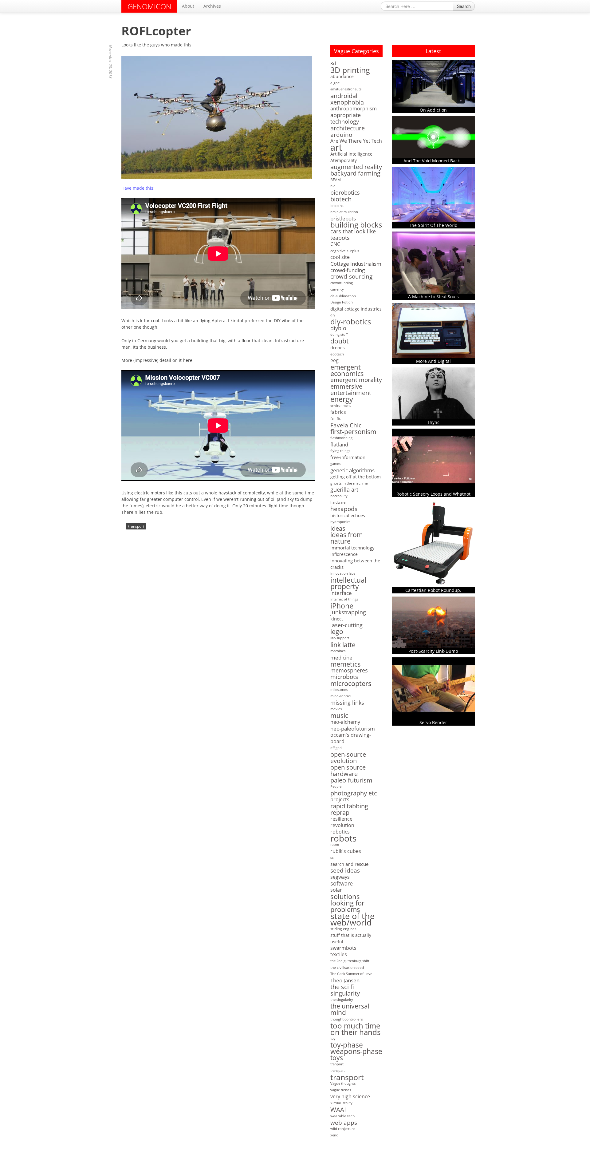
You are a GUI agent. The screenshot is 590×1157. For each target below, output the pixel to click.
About (188, 6)
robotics (340, 832)
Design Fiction (341, 302)
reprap (339, 812)
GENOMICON (149, 6)
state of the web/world (352, 919)
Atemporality (343, 160)
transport (136, 526)
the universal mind (349, 1009)
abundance (342, 76)
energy (341, 399)
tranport (337, 1064)
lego (336, 631)
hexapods (343, 509)
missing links (347, 702)
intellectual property (348, 583)
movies (336, 709)
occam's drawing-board (350, 738)
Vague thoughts (343, 1083)
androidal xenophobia (347, 99)
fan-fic (335, 418)
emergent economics (347, 370)
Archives (212, 6)
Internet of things (344, 599)
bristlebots (343, 218)
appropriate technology (345, 118)
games (335, 464)
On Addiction (433, 110)
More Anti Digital (433, 361)
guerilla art (344, 489)
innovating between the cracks (355, 563)
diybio (338, 328)
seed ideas (345, 870)
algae (335, 82)
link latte (343, 644)
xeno (334, 1135)
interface (341, 593)
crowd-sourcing (351, 276)
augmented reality (356, 167)
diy (332, 315)
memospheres (349, 670)
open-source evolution (348, 757)
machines (337, 651)
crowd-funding (347, 270)
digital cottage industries (356, 309)
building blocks (356, 225)
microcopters (351, 683)
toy (333, 1038)
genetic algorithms (352, 470)
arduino (341, 134)
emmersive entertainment (350, 389)
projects (339, 799)
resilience (341, 819)
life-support (339, 638)
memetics (345, 664)
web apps (343, 1122)
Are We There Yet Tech (356, 141)
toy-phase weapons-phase (356, 1048)
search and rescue (349, 864)
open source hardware (348, 770)
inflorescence (344, 554)
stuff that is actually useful (350, 938)
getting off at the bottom (355, 477)
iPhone (341, 606)
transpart (337, 1070)
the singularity (341, 999)
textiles (338, 954)
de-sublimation (343, 296)
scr (332, 857)
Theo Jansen (345, 980)
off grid (336, 748)
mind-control (340, 696)
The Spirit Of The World (433, 225)
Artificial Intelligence (351, 154)
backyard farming (355, 173)
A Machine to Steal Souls (433, 296)
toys (336, 1058)
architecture (347, 128)
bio (333, 186)
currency (337, 289)
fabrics (338, 412)
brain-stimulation (344, 212)
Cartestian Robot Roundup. (433, 590)
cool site (340, 257)
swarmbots (343, 948)
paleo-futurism (351, 780)
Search (464, 6)
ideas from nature (346, 538)
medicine (341, 657)
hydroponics (340, 522)
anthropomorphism (353, 108)
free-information (347, 457)
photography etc (353, 793)
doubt (339, 341)
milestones (339, 689)
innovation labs (342, 573)
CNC (335, 244)
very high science (350, 1096)
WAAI (338, 1109)
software (341, 883)
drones (337, 348)
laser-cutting (346, 625)
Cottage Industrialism (355, 263)
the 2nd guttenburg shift (349, 961)
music (339, 715)
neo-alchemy (345, 722)
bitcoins (337, 205)
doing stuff (339, 334)
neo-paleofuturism (352, 728)
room (334, 844)
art (336, 147)
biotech (341, 199)
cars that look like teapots (353, 234)
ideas (337, 528)
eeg (334, 360)
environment (340, 405)
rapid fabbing (349, 806)
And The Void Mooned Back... (433, 161)
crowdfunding (341, 283)
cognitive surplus (344, 250)
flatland (339, 444)
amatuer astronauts (345, 89)
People (335, 786)
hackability (339, 496)
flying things (340, 451)
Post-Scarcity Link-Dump (433, 651)
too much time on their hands (355, 1028)
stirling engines (343, 928)
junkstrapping (348, 612)
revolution (342, 825)
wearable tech (342, 1116)
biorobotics (345, 192)
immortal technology (352, 548)
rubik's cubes (345, 851)
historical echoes (347, 515)
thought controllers (346, 1019)
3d (333, 63)
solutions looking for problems (347, 903)
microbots (344, 677)
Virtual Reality (341, 1103)
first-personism (353, 431)
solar (336, 890)
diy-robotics (350, 322)
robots (343, 838)
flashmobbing (341, 438)
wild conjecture (342, 1129)
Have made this (137, 188)
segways (340, 877)
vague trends (340, 1090)
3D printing (350, 70)
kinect (336, 619)
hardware (337, 502)
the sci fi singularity (345, 990)
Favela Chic (345, 425)
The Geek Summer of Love (351, 974)
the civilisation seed (347, 967)
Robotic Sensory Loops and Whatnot (433, 494)
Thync (433, 422)
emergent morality (356, 380)
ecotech (337, 354)
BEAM (335, 179)
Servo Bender (433, 722)
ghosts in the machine (349, 483)
